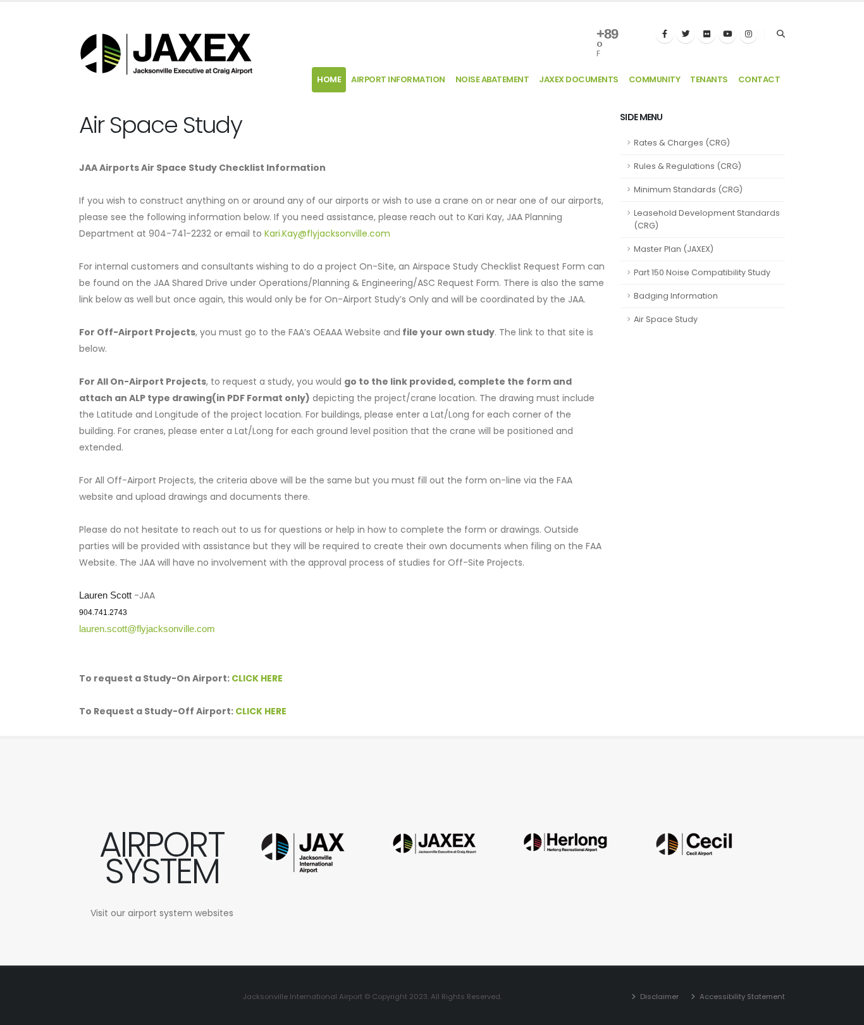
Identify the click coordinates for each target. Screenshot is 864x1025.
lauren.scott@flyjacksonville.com (147, 629)
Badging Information (676, 295)
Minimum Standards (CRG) (688, 189)
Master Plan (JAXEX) (673, 249)
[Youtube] (727, 34)
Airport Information (398, 79)
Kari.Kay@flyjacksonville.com (327, 233)
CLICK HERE (257, 678)
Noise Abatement (492, 79)
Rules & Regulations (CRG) (687, 166)
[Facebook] (665, 34)
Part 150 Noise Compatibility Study (702, 272)
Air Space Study (666, 319)
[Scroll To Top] (842, 1011)
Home (329, 79)
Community (655, 79)
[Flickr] (706, 34)
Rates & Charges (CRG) (682, 142)
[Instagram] (748, 34)
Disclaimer (658, 996)
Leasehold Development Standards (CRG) (707, 219)
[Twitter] (685, 34)
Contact (759, 79)
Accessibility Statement (741, 996)
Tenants (709, 79)
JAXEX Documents (579, 79)
